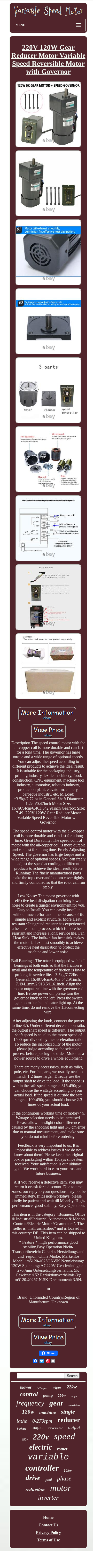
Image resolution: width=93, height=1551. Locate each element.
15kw (68, 1470)
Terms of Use (48, 1540)
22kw (72, 1386)
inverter (48, 1497)
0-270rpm (42, 1421)
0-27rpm (42, 1388)
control (29, 1394)
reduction (35, 1489)
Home (48, 1517)
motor (60, 1488)
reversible (55, 1428)
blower (26, 1387)
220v (41, 1436)
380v (25, 1439)
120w (28, 1412)
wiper (56, 1387)
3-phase (21, 1428)
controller (42, 1467)
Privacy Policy (48, 1532)
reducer (68, 1420)
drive (33, 1478)
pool (48, 1480)
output (74, 1427)
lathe (22, 1421)
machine (47, 1412)
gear (56, 1403)
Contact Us (48, 1525)
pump (48, 1395)
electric (40, 1447)
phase (64, 1478)
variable (48, 1457)
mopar (37, 1427)
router (62, 1449)
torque (74, 1396)
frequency (30, 1403)
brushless (74, 1405)
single (68, 1411)
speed (64, 1436)
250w (62, 1395)
